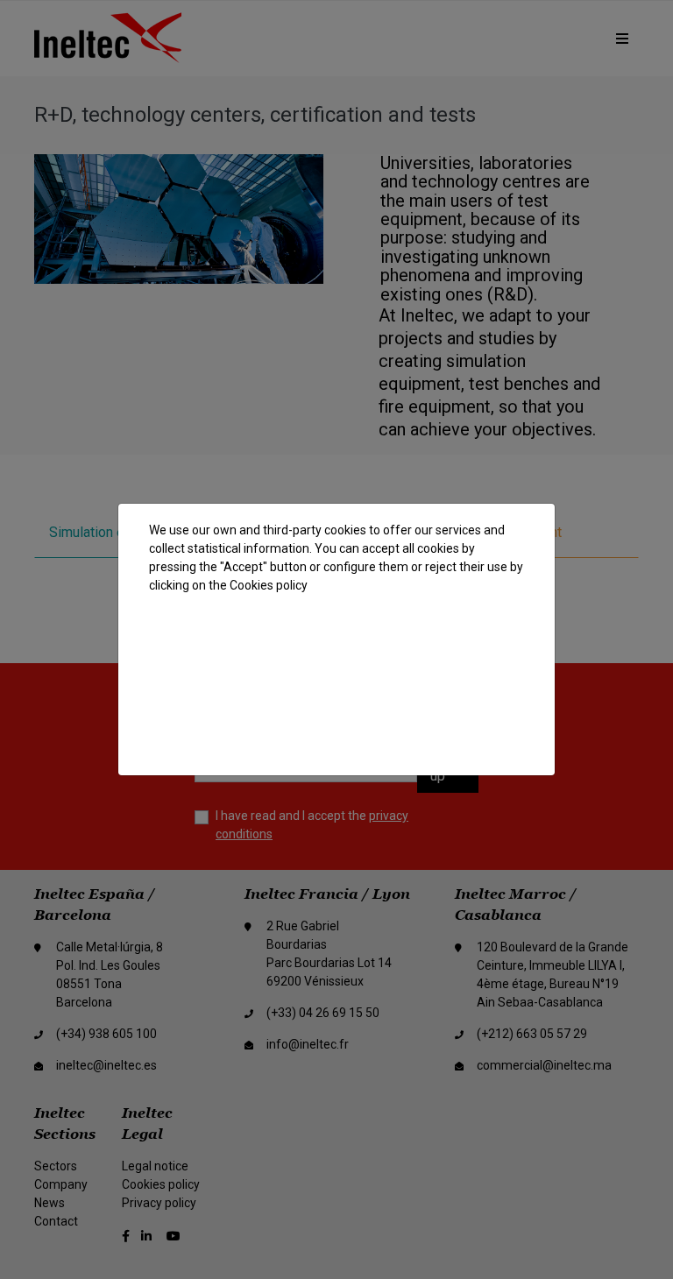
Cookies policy (269, 585)
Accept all (333, 637)
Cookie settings (337, 728)
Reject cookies (337, 683)
